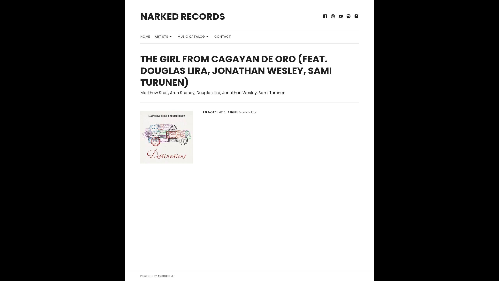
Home (145, 36)
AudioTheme (166, 276)
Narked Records (182, 16)
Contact (222, 36)
